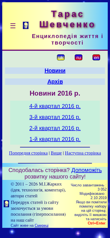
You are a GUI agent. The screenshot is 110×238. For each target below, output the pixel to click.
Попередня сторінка (28, 153)
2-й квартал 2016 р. (55, 128)
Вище (56, 153)
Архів (55, 81)
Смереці (42, 225)
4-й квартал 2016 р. (55, 106)
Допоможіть (86, 170)
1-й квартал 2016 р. (55, 139)
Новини (55, 70)
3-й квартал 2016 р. (55, 117)
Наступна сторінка (83, 153)
